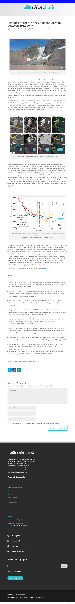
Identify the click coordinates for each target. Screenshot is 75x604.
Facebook (16, 541)
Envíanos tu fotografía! (15, 520)
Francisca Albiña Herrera (17, 29)
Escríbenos (11, 513)
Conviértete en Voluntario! (16, 523)
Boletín (10, 516)
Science (38, 29)
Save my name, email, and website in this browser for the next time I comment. (34, 424)
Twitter (15, 546)
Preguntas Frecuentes (15, 487)
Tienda (10, 491)
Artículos (11, 494)
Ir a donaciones (15, 578)
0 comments (45, 29)
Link (45, 268)
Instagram (16, 536)
